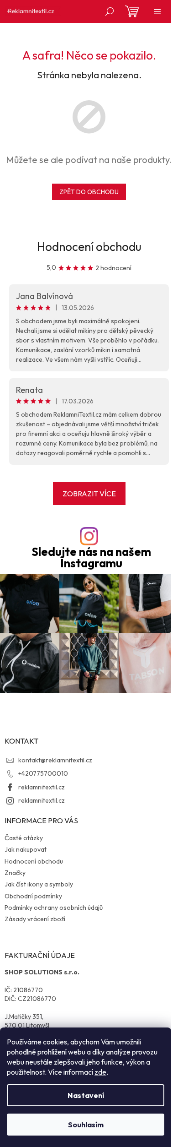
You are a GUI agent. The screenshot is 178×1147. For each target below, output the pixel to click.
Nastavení (86, 1095)
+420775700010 (43, 773)
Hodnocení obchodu (89, 246)
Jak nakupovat (26, 849)
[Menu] (157, 11)
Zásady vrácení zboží (35, 919)
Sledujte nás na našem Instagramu (91, 557)
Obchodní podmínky (33, 896)
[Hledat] (109, 11)
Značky (15, 873)
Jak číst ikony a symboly (39, 884)
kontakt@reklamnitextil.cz (55, 760)
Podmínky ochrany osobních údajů (54, 907)
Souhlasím (86, 1124)
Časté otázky (24, 838)
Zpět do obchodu (89, 192)
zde (100, 1071)
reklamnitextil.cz (41, 787)
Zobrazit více (89, 493)
